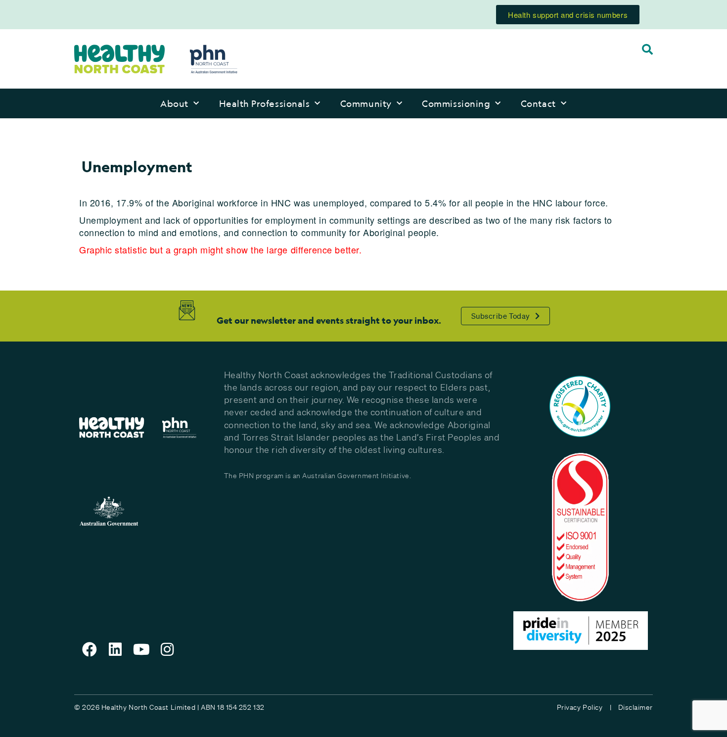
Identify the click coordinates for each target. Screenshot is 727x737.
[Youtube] (141, 649)
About (174, 103)
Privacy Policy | (584, 707)
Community (366, 103)
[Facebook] (89, 649)
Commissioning (456, 103)
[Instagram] (167, 649)
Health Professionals (264, 103)
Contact (538, 103)
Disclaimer (635, 707)
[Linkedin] (115, 649)
